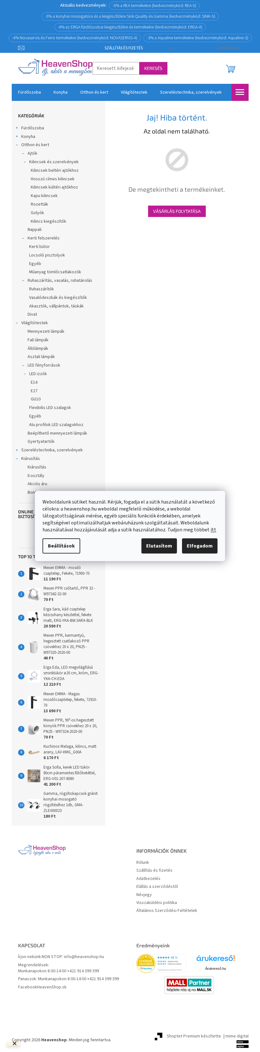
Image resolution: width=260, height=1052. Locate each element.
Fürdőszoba (32, 128)
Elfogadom (200, 545)
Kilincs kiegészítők (48, 221)
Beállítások (61, 545)
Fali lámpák (38, 340)
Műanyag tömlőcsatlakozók (55, 272)
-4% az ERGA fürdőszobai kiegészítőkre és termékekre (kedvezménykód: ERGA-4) (130, 27)
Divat (32, 314)
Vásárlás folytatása (177, 211)
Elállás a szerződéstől (157, 887)
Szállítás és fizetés (124, 48)
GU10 (36, 399)
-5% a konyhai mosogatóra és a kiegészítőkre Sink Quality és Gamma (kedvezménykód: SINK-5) (130, 16)
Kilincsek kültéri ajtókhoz (54, 187)
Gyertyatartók (41, 441)
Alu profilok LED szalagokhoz (56, 425)
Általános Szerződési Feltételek (166, 911)
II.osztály (36, 476)
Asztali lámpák (41, 357)
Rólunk (142, 863)
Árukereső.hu (215, 968)
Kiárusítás (30, 458)
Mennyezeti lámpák (46, 331)
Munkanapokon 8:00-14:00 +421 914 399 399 (58, 971)
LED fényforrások (44, 365)
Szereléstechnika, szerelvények (52, 450)
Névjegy (144, 895)
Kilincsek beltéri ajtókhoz (55, 170)
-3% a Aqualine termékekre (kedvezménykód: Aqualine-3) (197, 38)
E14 (34, 382)
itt (213, 529)
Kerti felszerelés (44, 238)
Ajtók (32, 153)
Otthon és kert (35, 145)
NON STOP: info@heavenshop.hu (73, 957)
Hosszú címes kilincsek (53, 179)
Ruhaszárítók (41, 289)
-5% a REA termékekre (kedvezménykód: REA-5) (154, 6)
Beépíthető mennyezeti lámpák (57, 433)
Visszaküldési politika (156, 903)
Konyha (28, 136)
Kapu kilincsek (44, 196)
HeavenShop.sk (52, 987)
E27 (34, 391)
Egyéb (35, 264)
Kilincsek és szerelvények (54, 162)
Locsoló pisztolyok (47, 255)
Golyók (37, 213)
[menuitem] (29, 92)
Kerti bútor (39, 247)
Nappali (35, 229)
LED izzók (38, 374)
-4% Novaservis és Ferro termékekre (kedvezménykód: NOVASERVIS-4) (74, 38)
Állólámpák (38, 348)
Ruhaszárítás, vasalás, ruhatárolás (60, 280)
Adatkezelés (148, 879)
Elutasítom (159, 545)
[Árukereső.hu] (216, 960)
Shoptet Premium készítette (194, 1036)
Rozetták (39, 204)
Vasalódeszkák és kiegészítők (58, 297)
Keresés (153, 68)
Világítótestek (34, 323)
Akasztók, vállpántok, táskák (56, 306)
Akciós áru (37, 484)
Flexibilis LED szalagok (50, 408)
